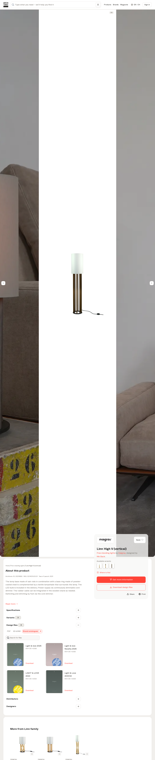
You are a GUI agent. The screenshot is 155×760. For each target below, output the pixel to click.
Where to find (105, 572)
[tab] (8, 631)
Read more (10, 604)
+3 (32, 754)
